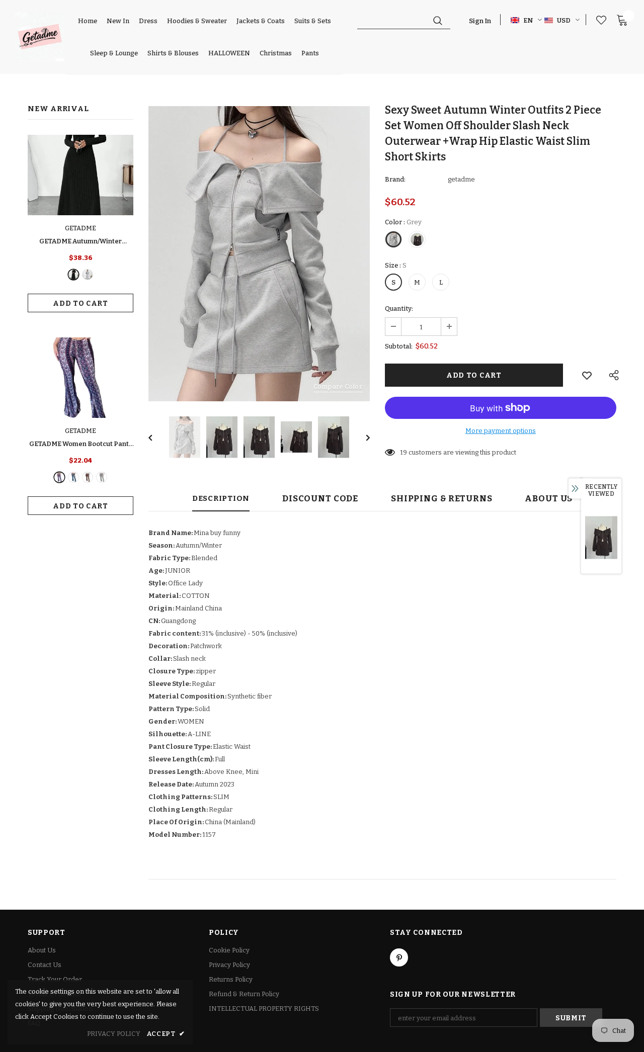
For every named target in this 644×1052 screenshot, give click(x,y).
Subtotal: (399, 346)
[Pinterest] (399, 957)
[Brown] (88, 477)
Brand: (395, 179)
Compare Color (337, 386)
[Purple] (59, 477)
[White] (102, 477)
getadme (461, 179)
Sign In (480, 21)
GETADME (80, 228)
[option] (259, 253)
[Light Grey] (88, 275)
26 (404, 452)
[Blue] (73, 477)
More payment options (500, 430)
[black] (73, 275)
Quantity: (399, 308)
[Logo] (39, 36)
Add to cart (80, 303)
